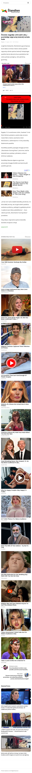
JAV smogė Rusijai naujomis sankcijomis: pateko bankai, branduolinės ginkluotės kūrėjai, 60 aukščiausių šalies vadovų (14, 707)
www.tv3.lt (4, 227)
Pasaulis (2, 42)
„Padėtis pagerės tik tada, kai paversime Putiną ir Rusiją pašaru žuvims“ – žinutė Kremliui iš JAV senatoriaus (15, 731)
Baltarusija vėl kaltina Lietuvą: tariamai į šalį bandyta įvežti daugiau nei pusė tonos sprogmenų (15, 754)
